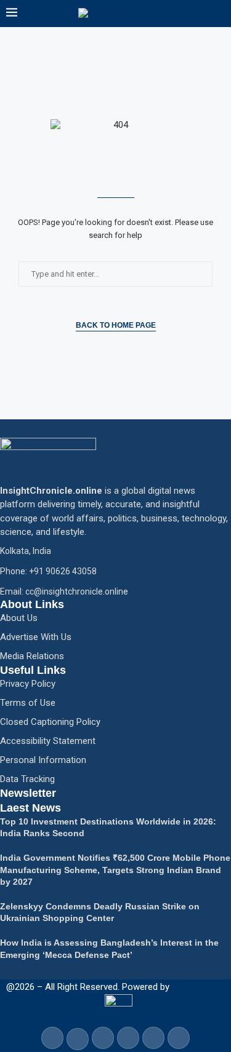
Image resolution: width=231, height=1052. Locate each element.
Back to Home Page (116, 325)
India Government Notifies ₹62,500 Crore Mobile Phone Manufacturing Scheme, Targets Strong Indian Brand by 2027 (115, 870)
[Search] (219, 13)
